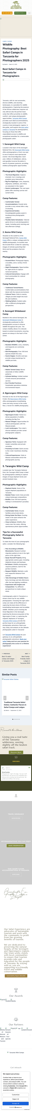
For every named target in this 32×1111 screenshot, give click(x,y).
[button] (1, 773)
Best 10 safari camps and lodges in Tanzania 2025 (8, 657)
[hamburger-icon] (29, 13)
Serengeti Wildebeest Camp (12, 320)
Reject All (15, 1099)
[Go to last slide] (4, 698)
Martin (6, 64)
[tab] (12, 719)
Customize (15, 1095)
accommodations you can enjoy (16, 841)
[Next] (27, 698)
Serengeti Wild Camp (22, 150)
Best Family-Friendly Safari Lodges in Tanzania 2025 (25, 658)
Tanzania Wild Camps (19, 118)
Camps (5, 41)
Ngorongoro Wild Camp (18, 399)
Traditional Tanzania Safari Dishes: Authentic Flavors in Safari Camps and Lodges (15, 704)
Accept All (15, 1103)
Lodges (10, 41)
